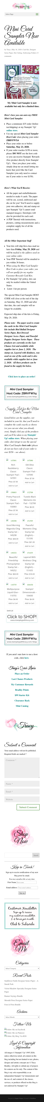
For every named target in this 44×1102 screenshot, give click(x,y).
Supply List (10, 610)
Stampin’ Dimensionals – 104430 (30, 592)
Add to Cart (13, 486)
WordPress (33, 1098)
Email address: (12, 887)
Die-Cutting (18, 53)
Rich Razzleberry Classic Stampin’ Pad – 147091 (13, 471)
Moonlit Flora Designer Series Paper (18, 1000)
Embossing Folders (29, 53)
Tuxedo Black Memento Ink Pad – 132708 (30, 500)
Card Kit (26, 49)
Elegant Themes (19, 1098)
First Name (12, 882)
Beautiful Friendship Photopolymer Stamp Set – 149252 (13, 564)
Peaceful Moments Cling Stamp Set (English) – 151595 (30, 532)
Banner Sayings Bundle (13, 996)
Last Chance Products (22, 679)
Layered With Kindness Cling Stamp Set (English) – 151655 (29, 564)
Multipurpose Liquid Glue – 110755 (13, 592)
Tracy (9, 49)
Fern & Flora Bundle (12, 1004)
